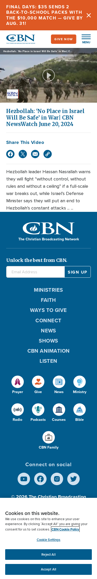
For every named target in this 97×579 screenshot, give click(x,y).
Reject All (48, 554)
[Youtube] (24, 479)
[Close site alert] (89, 15)
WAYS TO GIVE (48, 310)
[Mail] (35, 154)
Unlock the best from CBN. (36, 260)
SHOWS (48, 341)
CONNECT (48, 320)
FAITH (48, 300)
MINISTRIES (48, 290)
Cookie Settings (49, 539)
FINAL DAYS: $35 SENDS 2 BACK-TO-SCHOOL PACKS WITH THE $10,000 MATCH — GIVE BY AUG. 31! (44, 15)
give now (63, 39)
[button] (83, 39)
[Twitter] (23, 154)
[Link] (47, 154)
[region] (48, 538)
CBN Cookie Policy (65, 529)
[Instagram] (57, 479)
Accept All (48, 569)
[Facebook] (10, 154)
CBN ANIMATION (48, 351)
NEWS (48, 330)
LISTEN (48, 361)
